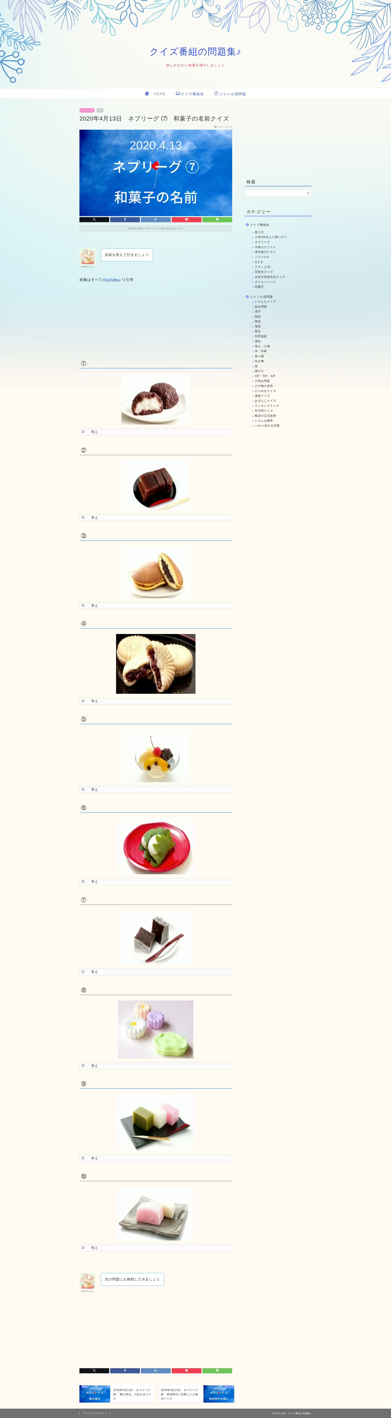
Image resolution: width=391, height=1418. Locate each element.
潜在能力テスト (265, 251)
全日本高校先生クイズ (270, 276)
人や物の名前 (264, 385)
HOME (158, 94)
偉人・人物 (262, 346)
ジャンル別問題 (232, 94)
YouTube (110, 280)
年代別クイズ (264, 410)
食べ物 (259, 356)
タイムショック (265, 281)
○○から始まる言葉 (267, 425)
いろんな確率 (264, 420)
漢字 (258, 311)
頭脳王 (259, 286)
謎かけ (259, 371)
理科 (258, 341)
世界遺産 (261, 336)
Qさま (259, 261)
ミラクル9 (262, 257)
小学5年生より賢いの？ (271, 237)
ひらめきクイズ (265, 391)
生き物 (259, 361)
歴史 (258, 331)
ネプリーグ (87, 110)
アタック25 (263, 267)
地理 (258, 326)
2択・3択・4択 (265, 375)
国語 (258, 316)
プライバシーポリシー (95, 1413)
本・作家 (261, 351)
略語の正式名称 (265, 415)
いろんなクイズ (265, 301)
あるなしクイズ (265, 400)
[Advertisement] (155, 320)
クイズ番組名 (192, 94)
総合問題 (261, 306)
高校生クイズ (264, 271)
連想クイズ (262, 395)
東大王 (259, 232)
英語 (258, 321)
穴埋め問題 (262, 381)
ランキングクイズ (267, 405)
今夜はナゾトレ (265, 247)
